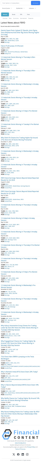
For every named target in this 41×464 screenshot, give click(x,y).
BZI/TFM (6, 79)
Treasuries (30, 18)
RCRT (13, 226)
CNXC (7, 77)
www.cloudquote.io (20, 443)
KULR (10, 213)
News (10, 18)
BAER (5, 422)
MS (12, 422)
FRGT (11, 65)
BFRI (10, 144)
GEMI (17, 39)
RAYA (8, 159)
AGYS (17, 334)
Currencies (15, 18)
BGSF (10, 238)
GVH (17, 77)
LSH (17, 157)
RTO (18, 363)
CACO (7, 265)
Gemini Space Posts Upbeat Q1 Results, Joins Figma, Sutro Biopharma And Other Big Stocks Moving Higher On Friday (20, 32)
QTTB (17, 146)
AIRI (7, 211)
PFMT (5, 320)
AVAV (13, 90)
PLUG (15, 240)
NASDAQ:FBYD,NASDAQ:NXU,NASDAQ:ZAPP (27, 393)
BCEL (7, 404)
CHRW (10, 251)
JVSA (5, 92)
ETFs (21, 14)
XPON (8, 172)
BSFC (17, 404)
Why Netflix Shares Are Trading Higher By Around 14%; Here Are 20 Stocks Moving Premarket (20, 399)
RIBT (13, 406)
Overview (5, 18)
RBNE (8, 92)
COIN (18, 336)
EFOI (10, 278)
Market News (11, 40)
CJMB (10, 130)
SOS (5, 172)
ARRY (7, 318)
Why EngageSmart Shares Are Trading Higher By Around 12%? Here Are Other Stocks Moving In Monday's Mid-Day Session (18, 343)
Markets (5, 14)
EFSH (10, 117)
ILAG (15, 320)
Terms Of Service (20, 449)
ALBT (16, 420)
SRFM (8, 280)
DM (13, 265)
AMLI (7, 144)
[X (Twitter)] (14, 454)
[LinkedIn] (23, 454)
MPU (18, 224)
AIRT (7, 90)
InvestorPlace (8, 188)
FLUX (10, 224)
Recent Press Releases (14, 52)
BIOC (10, 404)
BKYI (14, 404)
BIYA (17, 104)
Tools (28, 14)
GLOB (17, 40)
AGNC (13, 334)
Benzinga (6, 42)
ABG (10, 334)
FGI (14, 77)
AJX (17, 349)
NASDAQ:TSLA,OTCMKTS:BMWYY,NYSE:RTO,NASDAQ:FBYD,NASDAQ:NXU (20, 366)
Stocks (13, 14)
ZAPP (16, 376)
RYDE (13, 253)
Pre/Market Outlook (20, 406)
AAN (7, 334)
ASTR (10, 305)
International (23, 18)
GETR (5, 253)
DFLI (14, 291)
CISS (11, 265)
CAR (7, 251)
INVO (12, 351)
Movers (6, 119)
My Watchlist (19, 8)
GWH (17, 278)
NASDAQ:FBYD (8, 186)
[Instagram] (27, 454)
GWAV (14, 224)
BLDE (10, 318)
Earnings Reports (25, 186)
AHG (10, 420)
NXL (9, 351)
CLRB (13, 144)
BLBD (14, 238)
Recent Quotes (6, 8)
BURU (7, 157)
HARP (5, 351)
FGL (17, 63)
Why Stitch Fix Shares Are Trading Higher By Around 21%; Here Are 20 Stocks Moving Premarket (19, 139)
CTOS (14, 318)
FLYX (17, 117)
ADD (7, 420)
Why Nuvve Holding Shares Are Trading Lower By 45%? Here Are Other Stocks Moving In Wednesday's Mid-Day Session (20, 414)
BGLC (7, 63)
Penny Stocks (7, 406)
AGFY (7, 104)
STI (13, 266)
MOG (13, 132)
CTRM (13, 211)
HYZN (9, 253)
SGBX (9, 226)
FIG (14, 39)
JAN (9, 307)
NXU (15, 363)
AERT (7, 278)
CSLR (9, 211)
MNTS (5, 132)
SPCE (5, 307)
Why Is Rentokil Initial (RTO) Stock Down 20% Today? (19, 372)
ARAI (10, 90)
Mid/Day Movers (8, 336)
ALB (13, 420)
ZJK (14, 79)
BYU (14, 305)
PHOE (15, 65)
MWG (12, 172)
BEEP (7, 117)
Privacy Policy (31, 447)
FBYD (11, 39)
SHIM (14, 213)
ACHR (7, 130)
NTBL (9, 422)
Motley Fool (7, 53)
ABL (7, 349)
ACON (10, 349)
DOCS (7, 39)
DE (12, 291)
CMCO (14, 130)
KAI (10, 119)
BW (6, 291)
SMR (5, 159)
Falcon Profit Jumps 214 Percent (12, 46)
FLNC (9, 132)
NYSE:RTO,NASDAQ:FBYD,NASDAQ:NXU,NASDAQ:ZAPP (15, 379)
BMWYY (8, 363)
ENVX (14, 251)
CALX (15, 336)
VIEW (5, 266)
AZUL (7, 171)
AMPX (10, 104)
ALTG (7, 238)
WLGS (12, 159)
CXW (18, 130)
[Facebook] (18, 454)
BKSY (10, 63)
